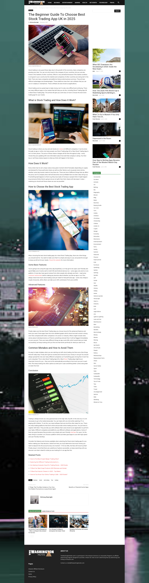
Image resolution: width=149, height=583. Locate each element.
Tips (52, 480)
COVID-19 (96, 226)
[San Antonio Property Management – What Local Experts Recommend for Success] (37, 521)
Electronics (97, 239)
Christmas (97, 218)
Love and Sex (97, 319)
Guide (40, 480)
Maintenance (97, 322)
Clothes (96, 223)
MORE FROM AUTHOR (48, 511)
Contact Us (31, 571)
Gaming (77, 2)
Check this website (55, 260)
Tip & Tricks (97, 381)
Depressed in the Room (102, 138)
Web (95, 397)
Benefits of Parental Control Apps (78, 487)
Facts (95, 247)
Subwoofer (97, 373)
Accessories (97, 177)
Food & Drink (97, 260)
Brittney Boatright (34, 22)
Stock (65, 359)
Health (84, 2)
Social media (97, 366)
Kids (95, 306)
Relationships (97, 355)
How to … (96, 301)
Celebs (96, 213)
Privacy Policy (32, 576)
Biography (97, 192)
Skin (95, 363)
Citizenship (97, 221)
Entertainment (67, 2)
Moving (96, 340)
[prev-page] (29, 536)
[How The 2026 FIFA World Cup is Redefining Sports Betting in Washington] (107, 81)
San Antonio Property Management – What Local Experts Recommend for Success (37, 531)
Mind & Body (97, 332)
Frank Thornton (96, 119)
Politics (96, 353)
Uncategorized (98, 392)
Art (94, 184)
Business (57, 2)
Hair (95, 283)
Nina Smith (95, 95)
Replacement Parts (99, 358)
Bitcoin (96, 195)
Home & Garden (98, 296)
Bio (94, 190)
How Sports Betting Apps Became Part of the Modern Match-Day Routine (106, 162)
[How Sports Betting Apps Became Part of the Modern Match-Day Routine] (107, 151)
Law (95, 309)
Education (96, 236)
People (96, 350)
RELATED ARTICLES (34, 511)
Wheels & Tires (98, 402)
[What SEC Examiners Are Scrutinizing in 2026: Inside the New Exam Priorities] (107, 55)
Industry (96, 304)
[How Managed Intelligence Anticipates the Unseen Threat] (58, 521)
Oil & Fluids (97, 348)
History (96, 288)
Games (96, 270)
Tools (95, 386)
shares (61, 149)
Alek (94, 71)
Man (95, 324)
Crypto (95, 228)
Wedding (96, 399)
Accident (96, 179)
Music (95, 342)
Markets (96, 329)
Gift (95, 278)
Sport (95, 368)
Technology (103, 2)
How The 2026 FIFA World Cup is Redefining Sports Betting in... (106, 92)
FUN (95, 262)
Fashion (96, 252)
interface (73, 432)
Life (95, 314)
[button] (118, 3)
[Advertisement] (107, 31)
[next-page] (32, 536)
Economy (96, 234)
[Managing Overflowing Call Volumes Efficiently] (79, 521)
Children (96, 215)
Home (29, 8)
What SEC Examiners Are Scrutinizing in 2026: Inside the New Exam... (105, 67)
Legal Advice (97, 311)
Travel (112, 2)
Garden (96, 275)
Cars (95, 210)
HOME (50, 2)
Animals (96, 182)
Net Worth (93, 2)
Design (96, 231)
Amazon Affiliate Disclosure (36, 569)
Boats (95, 200)
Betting (96, 187)
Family (95, 249)
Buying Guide (97, 205)
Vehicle (96, 394)
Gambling (96, 267)
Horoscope (97, 298)
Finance (96, 257)
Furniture (96, 265)
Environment (97, 244)
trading (56, 480)
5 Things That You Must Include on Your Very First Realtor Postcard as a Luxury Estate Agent (42, 488)
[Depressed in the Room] (107, 129)
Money (96, 335)
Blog (95, 197)
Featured (96, 254)
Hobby (95, 291)
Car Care (96, 208)
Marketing (97, 327)
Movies (96, 337)
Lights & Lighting (98, 316)
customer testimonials (35, 275)
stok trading (46, 480)
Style (95, 371)
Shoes (95, 361)
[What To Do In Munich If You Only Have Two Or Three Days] (107, 105)
